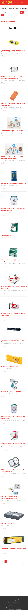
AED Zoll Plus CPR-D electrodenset (11, 391)
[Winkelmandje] (2, 15)
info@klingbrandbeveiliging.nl (13, 609)
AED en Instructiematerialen (13, 8)
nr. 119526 (4, 372)
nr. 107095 (4, 240)
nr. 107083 (4, 83)
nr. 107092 (4, 188)
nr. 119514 (4, 347)
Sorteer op (22, 28)
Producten (3, 8)
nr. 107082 (4, 57)
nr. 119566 (4, 553)
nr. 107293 (4, 450)
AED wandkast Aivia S (7, 235)
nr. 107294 (4, 477)
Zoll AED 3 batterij (6, 523)
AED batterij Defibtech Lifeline (10, 366)
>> (11, 561)
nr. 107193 (4, 423)
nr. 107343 (4, 528)
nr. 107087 (4, 137)
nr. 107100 (4, 267)
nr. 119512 (4, 320)
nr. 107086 (4, 110)
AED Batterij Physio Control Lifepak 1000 (13, 548)
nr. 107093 (4, 215)
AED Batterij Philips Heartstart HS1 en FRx (13, 183)
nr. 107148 (4, 396)
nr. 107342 (4, 503)
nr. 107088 (4, 163)
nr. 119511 (3, 293)
